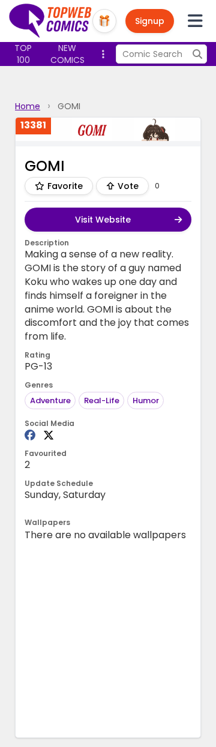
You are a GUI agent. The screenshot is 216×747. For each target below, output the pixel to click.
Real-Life (101, 400)
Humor (146, 400)
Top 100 (23, 54)
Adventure (50, 400)
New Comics (67, 54)
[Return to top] (50, 21)
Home (27, 106)
